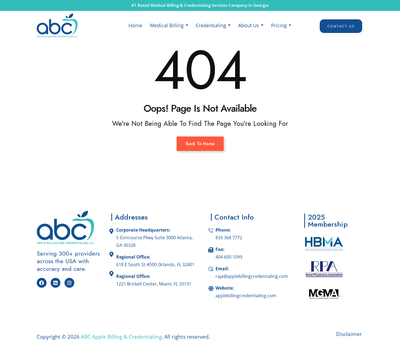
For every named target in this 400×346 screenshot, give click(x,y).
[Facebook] (42, 283)
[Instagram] (69, 283)
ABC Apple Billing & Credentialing (121, 336)
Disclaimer (349, 334)
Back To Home (200, 144)
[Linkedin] (55, 283)
